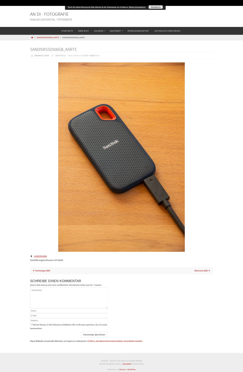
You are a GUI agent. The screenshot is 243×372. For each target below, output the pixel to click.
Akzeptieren (156, 7)
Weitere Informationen (137, 7)
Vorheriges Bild (42, 270)
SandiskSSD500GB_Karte (48, 37)
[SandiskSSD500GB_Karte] (121, 157)
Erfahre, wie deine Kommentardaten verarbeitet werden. (115, 341)
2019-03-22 (60, 55)
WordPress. (131, 369)
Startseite (126, 363)
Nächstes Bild (201, 270)
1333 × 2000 (89, 55)
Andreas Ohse (41, 55)
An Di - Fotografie (49, 14)
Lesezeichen (40, 256)
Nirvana (122, 369)
